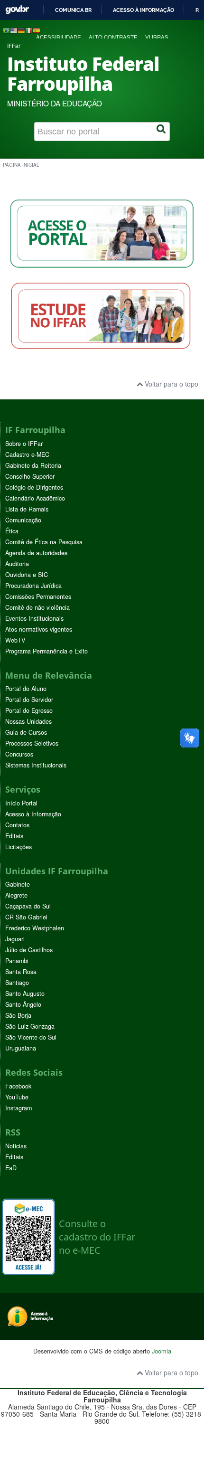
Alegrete (16, 895)
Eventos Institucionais (34, 618)
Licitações (18, 846)
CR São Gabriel (26, 917)
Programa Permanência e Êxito (46, 651)
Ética (12, 531)
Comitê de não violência (37, 607)
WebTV (15, 640)
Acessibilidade (58, 37)
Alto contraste (113, 37)
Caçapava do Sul (28, 906)
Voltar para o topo (170, 383)
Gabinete (17, 884)
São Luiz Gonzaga (30, 1026)
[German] (21, 30)
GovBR (17, 9)
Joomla (161, 1350)
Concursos (19, 754)
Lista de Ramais (26, 509)
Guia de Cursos (26, 732)
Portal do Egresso (29, 710)
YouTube (16, 1097)
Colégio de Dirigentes (34, 487)
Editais (14, 836)
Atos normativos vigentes (38, 629)
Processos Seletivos (31, 743)
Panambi (16, 960)
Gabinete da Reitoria (33, 465)
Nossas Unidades (28, 721)
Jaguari (15, 939)
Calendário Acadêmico (35, 498)
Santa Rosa (21, 971)
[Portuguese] (6, 30)
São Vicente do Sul (30, 1037)
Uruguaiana (20, 1048)
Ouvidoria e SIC (26, 574)
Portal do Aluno (25, 688)
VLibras (156, 37)
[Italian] (29, 30)
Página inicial (21, 164)
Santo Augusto (25, 993)
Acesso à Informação (33, 814)
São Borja (18, 1015)
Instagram (18, 1108)
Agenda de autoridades (36, 553)
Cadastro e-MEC (27, 454)
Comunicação (23, 520)
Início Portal (21, 803)
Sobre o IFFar (24, 443)
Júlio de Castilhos (29, 950)
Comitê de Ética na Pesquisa (44, 542)
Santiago (17, 982)
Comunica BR (73, 10)
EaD (11, 1168)
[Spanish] (36, 30)
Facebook (18, 1086)
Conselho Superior (30, 476)
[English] (14, 30)
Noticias (16, 1146)
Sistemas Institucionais (35, 765)
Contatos (17, 825)
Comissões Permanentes (38, 596)
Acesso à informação (143, 10)
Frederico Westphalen (34, 928)
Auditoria (17, 563)
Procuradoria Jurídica (33, 585)
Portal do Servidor (29, 699)
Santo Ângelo (23, 1004)
